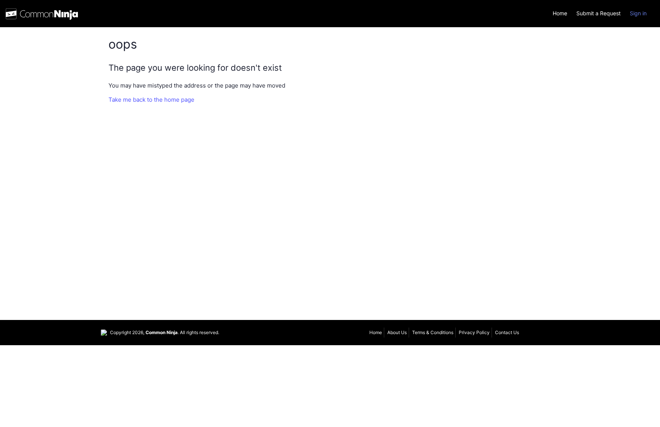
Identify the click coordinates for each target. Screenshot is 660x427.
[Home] (42, 15)
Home (560, 13)
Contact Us (507, 332)
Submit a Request (598, 13)
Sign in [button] (638, 13)
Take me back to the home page (151, 99)
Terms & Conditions (432, 332)
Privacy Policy (474, 332)
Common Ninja (162, 332)
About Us (397, 332)
